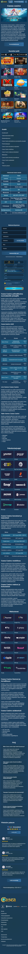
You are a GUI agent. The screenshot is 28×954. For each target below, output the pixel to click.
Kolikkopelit (22, 54)
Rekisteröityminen (6, 138)
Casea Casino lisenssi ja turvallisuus (10, 157)
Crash (15, 54)
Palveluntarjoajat (6, 143)
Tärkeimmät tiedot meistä (8, 135)
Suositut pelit (5, 132)
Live (9, 54)
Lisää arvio (14, 832)
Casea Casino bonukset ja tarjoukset (10, 146)
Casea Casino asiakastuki (8, 160)
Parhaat (3, 54)
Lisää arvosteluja (14, 880)
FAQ (3, 163)
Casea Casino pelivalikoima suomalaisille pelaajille (14, 141)
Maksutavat (4, 154)
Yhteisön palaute (6, 165)
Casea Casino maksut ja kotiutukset (10, 152)
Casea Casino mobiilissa (8, 149)
